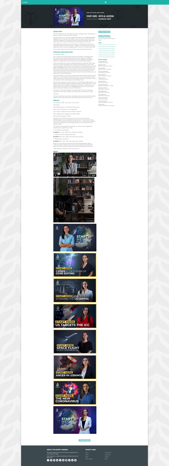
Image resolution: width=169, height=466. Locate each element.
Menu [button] (25, 2)
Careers (107, 457)
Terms (87, 459)
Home (87, 452)
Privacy (91, 459)
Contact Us (107, 454)
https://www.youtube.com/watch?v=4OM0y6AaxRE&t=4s (112, 48)
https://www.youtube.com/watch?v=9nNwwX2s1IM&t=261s (112, 57)
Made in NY (49, 457)
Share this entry (105, 32)
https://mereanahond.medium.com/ (107, 44)
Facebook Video (105, 19)
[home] (105, 2)
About (86, 454)
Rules (86, 457)
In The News (108, 452)
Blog (106, 459)
